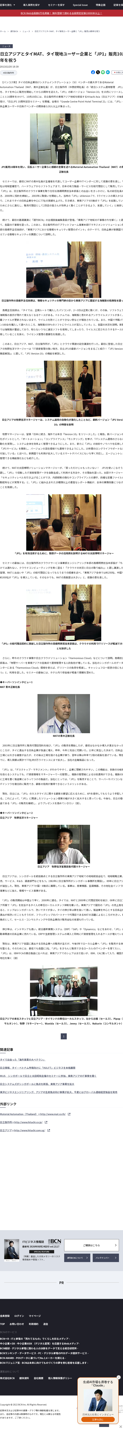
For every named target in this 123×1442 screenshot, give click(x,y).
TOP (2, 1324)
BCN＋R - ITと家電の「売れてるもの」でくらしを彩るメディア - (35, 1338)
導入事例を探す (31, 5)
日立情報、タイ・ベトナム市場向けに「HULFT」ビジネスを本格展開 (37, 1067)
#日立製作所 (8, 72)
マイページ (35, 1316)
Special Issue (80, 5)
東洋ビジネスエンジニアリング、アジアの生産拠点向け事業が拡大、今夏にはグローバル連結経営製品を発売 (58, 1092)
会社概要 (38, 1378)
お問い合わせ (17, 1324)
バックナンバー (102, 1257)
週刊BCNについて (75, 1257)
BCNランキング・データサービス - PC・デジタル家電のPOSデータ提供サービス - (44, 1353)
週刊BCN (14, 31)
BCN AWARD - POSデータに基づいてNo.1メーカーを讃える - (33, 1358)
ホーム (3, 31)
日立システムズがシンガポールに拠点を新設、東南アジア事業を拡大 (37, 1084)
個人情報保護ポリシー (60, 1378)
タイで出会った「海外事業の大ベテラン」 (23, 1059)
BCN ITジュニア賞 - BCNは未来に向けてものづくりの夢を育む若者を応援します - (44, 1363)
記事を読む (6, 5)
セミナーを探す (56, 5)
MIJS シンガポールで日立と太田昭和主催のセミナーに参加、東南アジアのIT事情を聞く (48, 1076)
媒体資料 (24, 1378)
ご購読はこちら (91, 1245)
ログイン (19, 1316)
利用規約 (33, 1324)
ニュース (26, 31)
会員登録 (5, 1316)
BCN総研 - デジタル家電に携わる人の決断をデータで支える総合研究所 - (39, 1348)
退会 (45, 1324)
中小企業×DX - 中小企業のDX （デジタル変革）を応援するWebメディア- (40, 1343)
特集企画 (100, 5)
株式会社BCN (7, 1378)
